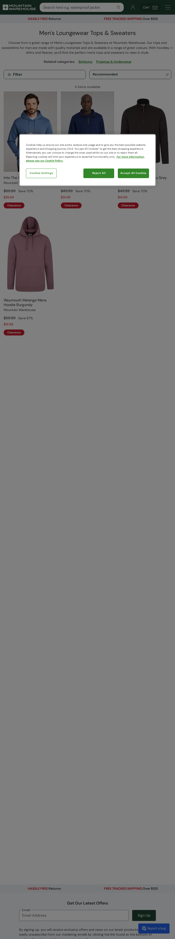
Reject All (99, 173)
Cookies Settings (41, 173)
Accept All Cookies (133, 173)
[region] (87, 160)
